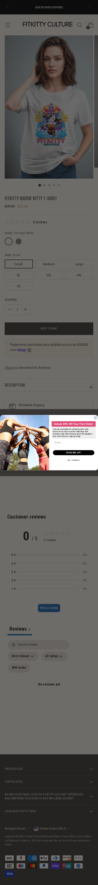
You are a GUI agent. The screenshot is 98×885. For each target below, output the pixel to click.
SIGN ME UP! (73, 453)
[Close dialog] (95, 417)
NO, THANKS (73, 460)
